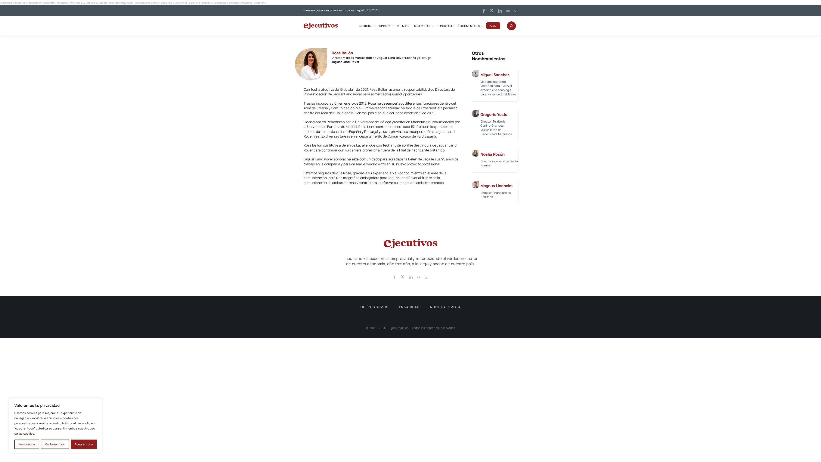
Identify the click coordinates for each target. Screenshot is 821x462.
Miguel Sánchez (494, 74)
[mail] (515, 11)
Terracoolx (207, 2)
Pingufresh (48, 2)
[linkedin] (500, 11)
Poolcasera (140, 2)
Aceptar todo (84, 444)
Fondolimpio (166, 2)
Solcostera (89, 2)
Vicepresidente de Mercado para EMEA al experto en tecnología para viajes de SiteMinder (498, 88)
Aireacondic (20, 2)
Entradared (245, 2)
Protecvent (259, 2)
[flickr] (508, 11)
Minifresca (76, 2)
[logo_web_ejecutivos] (321, 24)
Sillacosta (101, 2)
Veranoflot (181, 2)
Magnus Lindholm (496, 185)
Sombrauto (220, 2)
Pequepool (126, 2)
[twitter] (492, 10)
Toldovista (194, 2)
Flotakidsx (114, 2)
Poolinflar (153, 2)
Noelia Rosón (492, 154)
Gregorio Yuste (493, 114)
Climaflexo (6, 2)
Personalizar (26, 444)
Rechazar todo (55, 444)
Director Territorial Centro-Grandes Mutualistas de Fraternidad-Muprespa (496, 127)
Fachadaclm (34, 2)
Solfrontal (233, 2)
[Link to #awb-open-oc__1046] (511, 25)
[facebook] (484, 11)
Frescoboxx (62, 2)
